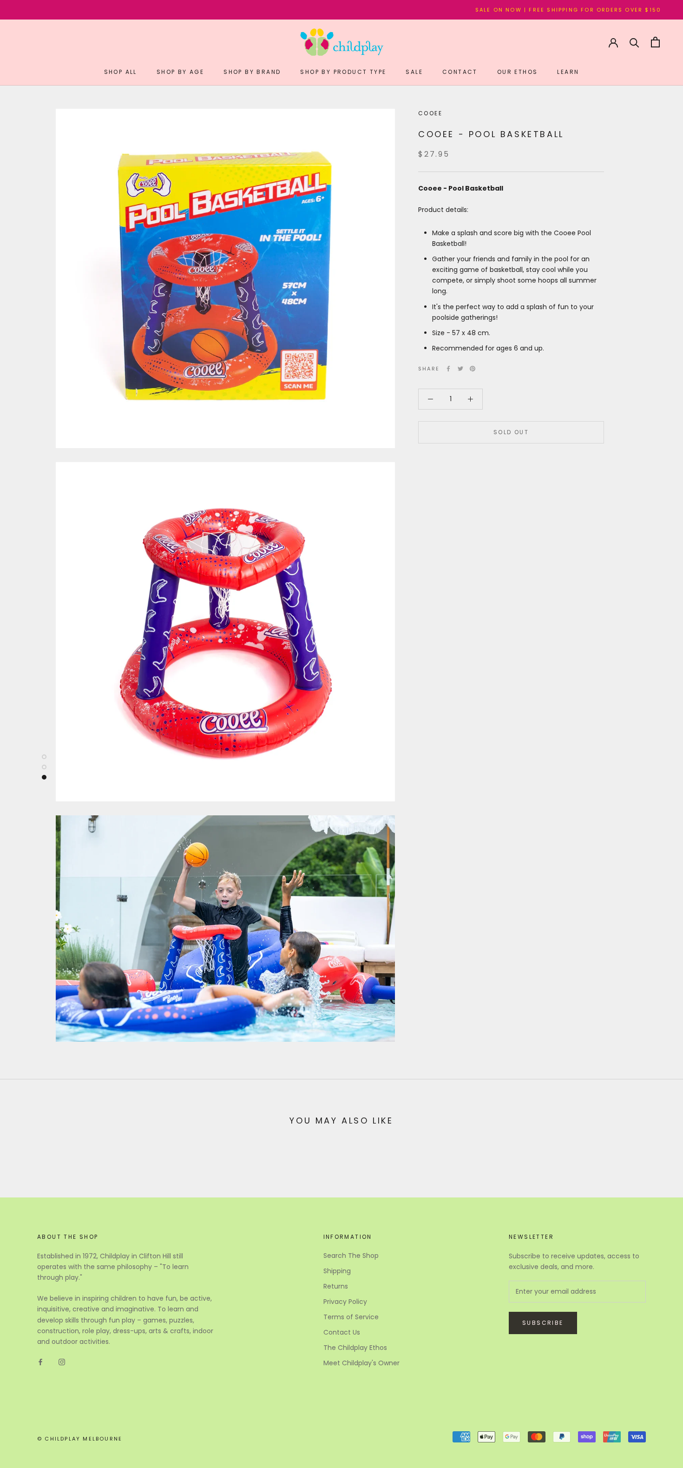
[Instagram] (62, 1361)
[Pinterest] (472, 368)
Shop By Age (180, 72)
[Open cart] (655, 42)
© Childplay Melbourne (79, 1438)
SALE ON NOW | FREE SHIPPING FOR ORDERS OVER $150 (524, 9)
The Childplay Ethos (355, 1347)
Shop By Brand (252, 72)
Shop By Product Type (343, 72)
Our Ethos (517, 72)
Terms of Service (351, 1317)
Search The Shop (351, 1255)
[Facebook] (448, 368)
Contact (460, 72)
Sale (414, 72)
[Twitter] (460, 368)
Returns (335, 1286)
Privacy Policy (345, 1301)
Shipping (337, 1271)
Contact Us (341, 1332)
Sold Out (511, 432)
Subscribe (543, 1323)
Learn (568, 72)
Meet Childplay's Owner (361, 1363)
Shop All (120, 72)
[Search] (634, 42)
